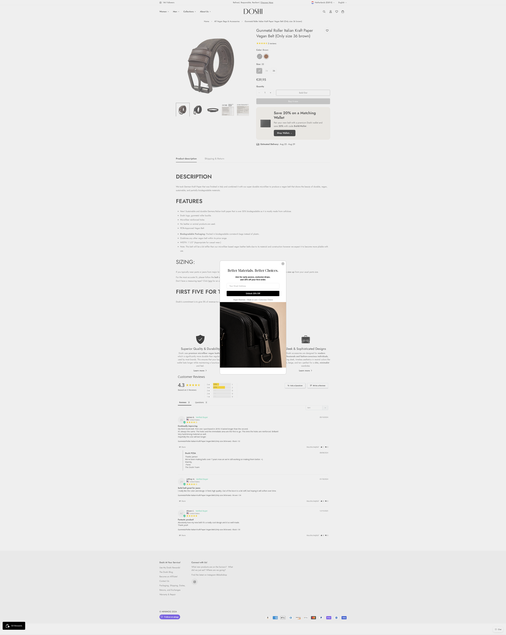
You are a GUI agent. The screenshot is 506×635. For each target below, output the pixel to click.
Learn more (199, 370)
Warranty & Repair (167, 594)
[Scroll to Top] (501, 621)
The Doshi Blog (166, 572)
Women (163, 11)
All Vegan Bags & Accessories (227, 21)
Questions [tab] (199, 402)
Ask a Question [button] (296, 385)
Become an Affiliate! (168, 576)
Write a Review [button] (319, 385)
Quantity (260, 86)
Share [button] (183, 447)
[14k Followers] (194, 582)
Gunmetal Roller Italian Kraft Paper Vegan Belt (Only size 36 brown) (204, 441)
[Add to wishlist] (327, 31)
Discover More (267, 2)
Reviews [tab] (182, 402)
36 (275, 71)
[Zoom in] (244, 33)
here (210, 280)
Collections (188, 11)
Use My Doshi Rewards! (169, 567)
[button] (322, 447)
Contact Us (164, 581)
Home (206, 21)
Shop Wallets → (284, 132)
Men (175, 11)
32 (260, 71)
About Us (204, 11)
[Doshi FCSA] (253, 11)
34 (267, 71)
